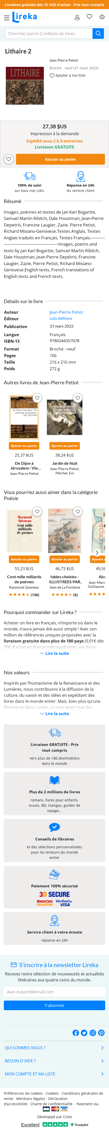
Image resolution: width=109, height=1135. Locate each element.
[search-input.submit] (98, 33)
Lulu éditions (61, 318)
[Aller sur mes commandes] (77, 17)
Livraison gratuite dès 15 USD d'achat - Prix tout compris (54, 4)
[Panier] (102, 17)
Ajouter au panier (60, 159)
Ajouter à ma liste (70, 75)
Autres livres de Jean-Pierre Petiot (41, 382)
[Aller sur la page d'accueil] (24, 17)
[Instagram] (92, 1033)
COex (67, 1116)
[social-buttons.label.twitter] (84, 1033)
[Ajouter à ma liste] (8, 159)
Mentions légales (30, 1098)
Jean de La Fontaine (64, 587)
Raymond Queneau (24, 587)
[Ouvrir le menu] (5, 17)
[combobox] (49, 33)
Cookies (52, 1093)
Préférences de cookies (23, 1093)
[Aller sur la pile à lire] (89, 16)
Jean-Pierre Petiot (63, 60)
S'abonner (54, 1005)
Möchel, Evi (65, 473)
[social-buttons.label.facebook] (75, 1033)
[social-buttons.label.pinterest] (101, 1033)
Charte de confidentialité (51, 1103)
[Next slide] (97, 553)
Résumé (12, 201)
